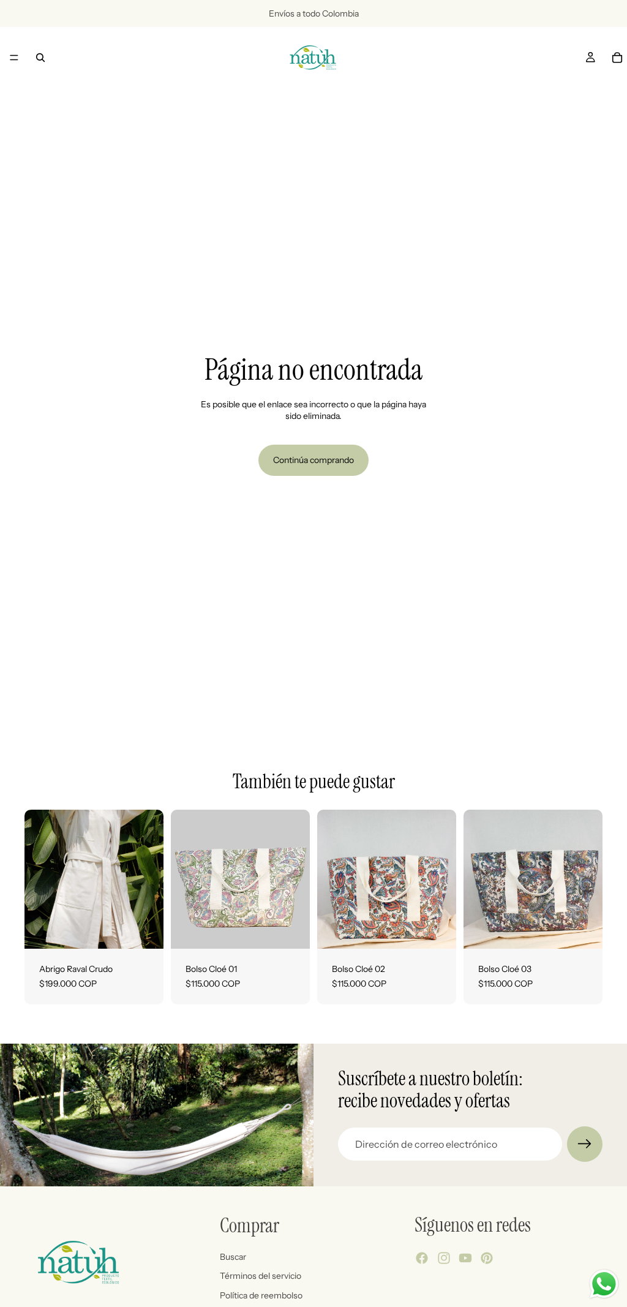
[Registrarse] (585, 1144)
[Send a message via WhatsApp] (604, 1284)
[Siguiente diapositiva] (150, 879)
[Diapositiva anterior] (37, 879)
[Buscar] (40, 57)
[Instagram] (444, 1258)
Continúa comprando (313, 459)
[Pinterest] (486, 1258)
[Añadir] (144, 930)
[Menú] (14, 57)
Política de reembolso (261, 1295)
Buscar (233, 1256)
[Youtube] (465, 1258)
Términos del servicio (260, 1275)
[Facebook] (422, 1258)
